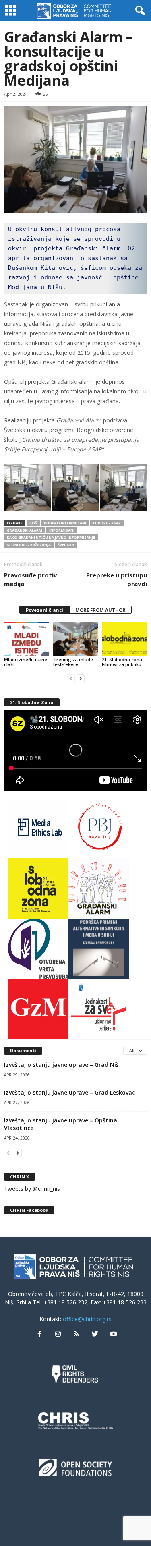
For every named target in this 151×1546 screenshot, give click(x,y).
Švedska (66, 544)
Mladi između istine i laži (25, 661)
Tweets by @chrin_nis (32, 1188)
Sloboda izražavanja (29, 544)
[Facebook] (39, 1334)
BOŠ (33, 523)
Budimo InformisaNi (65, 523)
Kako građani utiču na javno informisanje (51, 537)
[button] (138, 11)
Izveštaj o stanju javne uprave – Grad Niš (61, 1064)
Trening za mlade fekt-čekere (73, 661)
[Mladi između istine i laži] (26, 639)
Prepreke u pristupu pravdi (116, 579)
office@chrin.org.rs (87, 1319)
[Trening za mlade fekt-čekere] (75, 639)
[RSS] (76, 1334)
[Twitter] (95, 1334)
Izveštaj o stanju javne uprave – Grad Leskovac (69, 1092)
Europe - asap (107, 523)
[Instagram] (58, 1334)
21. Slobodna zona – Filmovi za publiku (124, 661)
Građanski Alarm (24, 530)
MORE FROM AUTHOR (100, 610)
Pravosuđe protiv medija (30, 579)
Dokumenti (23, 1050)
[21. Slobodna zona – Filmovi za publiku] (124, 639)
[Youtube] (112, 1334)
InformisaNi (61, 530)
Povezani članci (44, 610)
